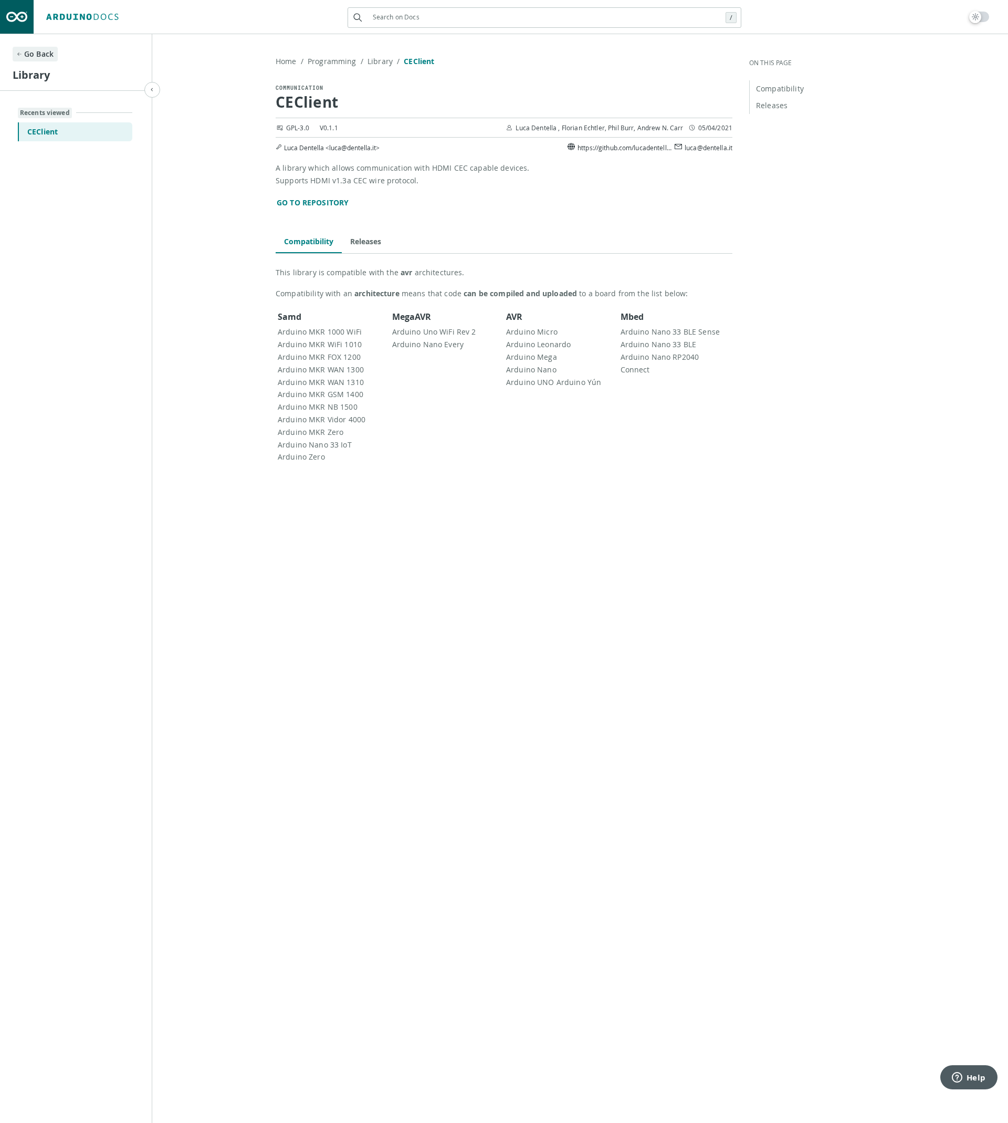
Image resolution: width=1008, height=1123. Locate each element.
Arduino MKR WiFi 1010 (320, 344)
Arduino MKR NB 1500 (318, 407)
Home (289, 61)
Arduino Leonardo (538, 344)
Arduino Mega (531, 357)
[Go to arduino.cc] (17, 17)
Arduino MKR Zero (310, 432)
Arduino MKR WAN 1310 (321, 382)
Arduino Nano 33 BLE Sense (670, 332)
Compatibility (308, 241)
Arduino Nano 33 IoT (315, 445)
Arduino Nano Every (428, 344)
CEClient (42, 132)
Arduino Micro (532, 332)
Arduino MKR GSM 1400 (320, 394)
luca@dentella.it (708, 147)
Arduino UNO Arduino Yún (553, 382)
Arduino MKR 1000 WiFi (320, 332)
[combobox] (544, 17)
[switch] (979, 17)
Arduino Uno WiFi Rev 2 (434, 332)
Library (384, 61)
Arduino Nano (531, 370)
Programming (335, 61)
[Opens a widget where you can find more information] (969, 1078)
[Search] (357, 17)
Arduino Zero (301, 457)
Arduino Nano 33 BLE (659, 344)
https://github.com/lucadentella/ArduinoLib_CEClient (625, 147)
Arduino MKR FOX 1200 (319, 357)
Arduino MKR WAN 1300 (321, 370)
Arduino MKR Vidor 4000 (321, 419)
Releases (365, 241)
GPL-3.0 (297, 127)
